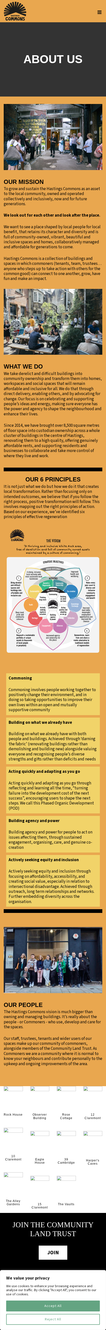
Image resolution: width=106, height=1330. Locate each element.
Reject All (53, 1319)
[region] (53, 1300)
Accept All (53, 1306)
